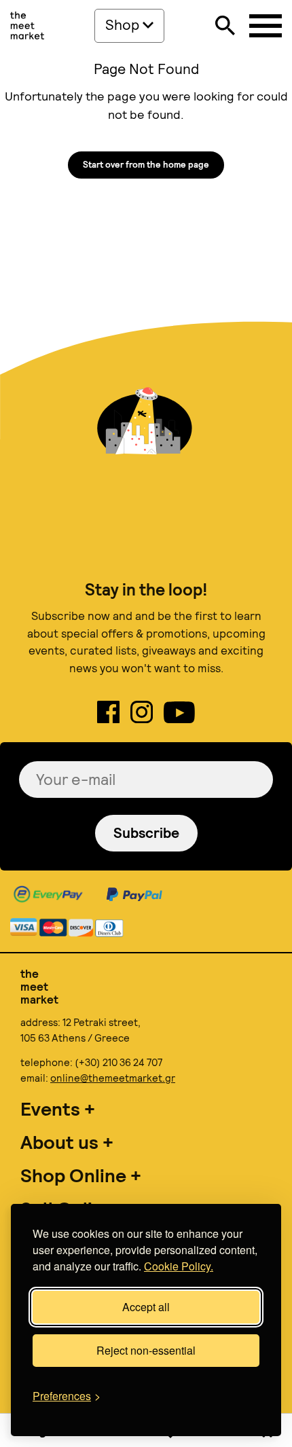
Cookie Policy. (178, 1266)
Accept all (146, 1307)
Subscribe (146, 833)
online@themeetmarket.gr (112, 1078)
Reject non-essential (146, 1350)
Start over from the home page (146, 164)
